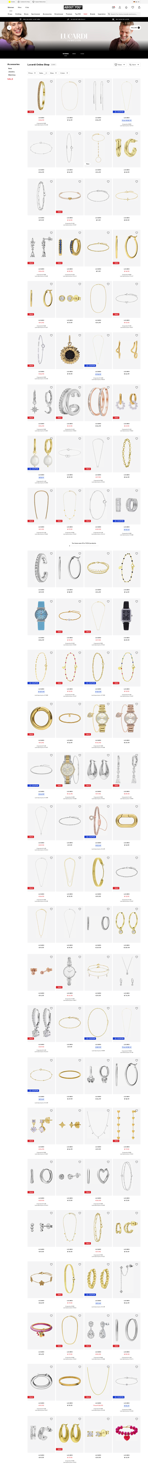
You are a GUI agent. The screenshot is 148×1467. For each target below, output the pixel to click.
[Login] (119, 7)
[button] (119, 65)
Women (11, 7)
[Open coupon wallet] (113, 7)
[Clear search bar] (139, 14)
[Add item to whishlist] (51, 81)
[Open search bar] (108, 14)
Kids (27, 7)
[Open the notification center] (126, 7)
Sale (41, 73)
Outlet (13, 1)
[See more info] (41, 127)
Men (20, 7)
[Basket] (139, 7)
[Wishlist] (132, 7)
